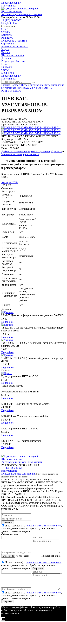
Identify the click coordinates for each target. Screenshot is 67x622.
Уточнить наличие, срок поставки (20, 154)
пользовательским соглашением (43, 525)
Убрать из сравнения (38, 151)
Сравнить (56, 151)
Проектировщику (11, 2)
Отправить (8, 522)
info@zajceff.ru (9, 23)
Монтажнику (8, 5)
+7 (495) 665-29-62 (11, 20)
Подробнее (7, 321)
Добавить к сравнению (14, 151)
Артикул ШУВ (9, 182)
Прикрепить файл (50, 555)
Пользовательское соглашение (18, 473)
